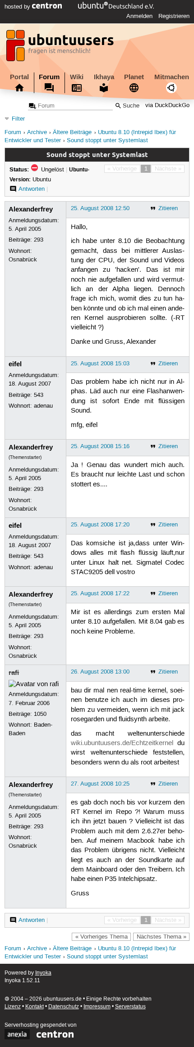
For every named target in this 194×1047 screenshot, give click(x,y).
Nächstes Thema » (161, 936)
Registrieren (173, 16)
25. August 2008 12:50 (100, 208)
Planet (134, 76)
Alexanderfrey (31, 209)
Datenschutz (63, 1006)
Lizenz (13, 1006)
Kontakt (34, 1006)
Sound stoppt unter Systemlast (107, 140)
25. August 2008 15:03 (100, 363)
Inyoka (43, 973)
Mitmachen (171, 76)
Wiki (76, 76)
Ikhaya (104, 76)
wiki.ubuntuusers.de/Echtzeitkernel (122, 743)
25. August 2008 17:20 (100, 524)
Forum (49, 76)
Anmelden (139, 16)
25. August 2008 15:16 (100, 446)
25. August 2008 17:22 (100, 593)
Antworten (31, 189)
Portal (19, 76)
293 (38, 239)
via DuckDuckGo (167, 106)
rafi (14, 672)
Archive (37, 132)
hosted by (18, 6)
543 (38, 395)
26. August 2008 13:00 (100, 671)
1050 (40, 714)
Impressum (97, 1006)
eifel (15, 363)
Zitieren (168, 208)
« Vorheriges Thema (101, 936)
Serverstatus (130, 1006)
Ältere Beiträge (72, 132)
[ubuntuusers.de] (61, 48)
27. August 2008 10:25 (100, 783)
